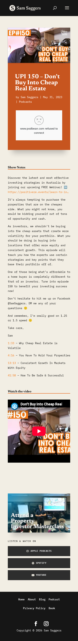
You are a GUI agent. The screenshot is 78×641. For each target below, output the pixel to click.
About (32, 599)
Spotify (41, 563)
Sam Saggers (29, 97)
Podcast (54, 599)
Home (21, 599)
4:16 (11, 355)
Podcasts (25, 101)
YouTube (41, 575)
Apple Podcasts (41, 551)
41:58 (12, 375)
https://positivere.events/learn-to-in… (38, 192)
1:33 (11, 343)
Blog (42, 599)
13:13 (12, 363)
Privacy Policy (34, 608)
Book (52, 608)
